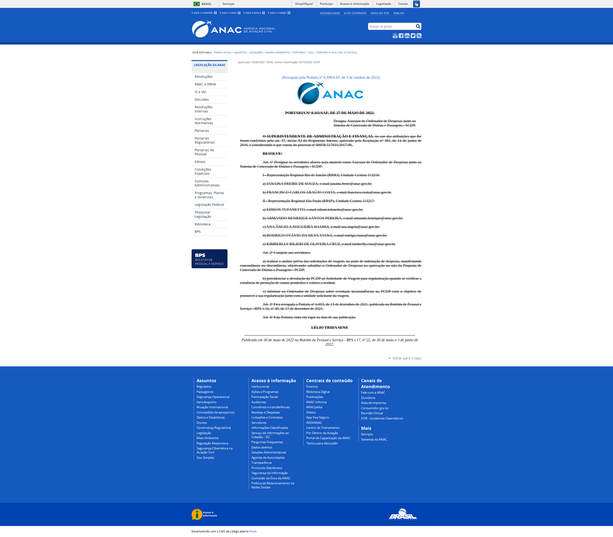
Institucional (260, 387)
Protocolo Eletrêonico (266, 468)
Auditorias (258, 402)
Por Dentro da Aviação (322, 433)
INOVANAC (314, 423)
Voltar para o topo (407, 358)
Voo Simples (205, 458)
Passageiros (205, 392)
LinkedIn (407, 35)
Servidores (259, 423)
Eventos (312, 387)
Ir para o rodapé (278, 12)
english (398, 13)
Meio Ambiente (207, 438)
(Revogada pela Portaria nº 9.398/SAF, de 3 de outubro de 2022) (330, 77)
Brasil (207, 4)
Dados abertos (261, 447)
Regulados (204, 387)
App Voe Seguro (317, 417)
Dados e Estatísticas (211, 417)
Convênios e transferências (270, 407)
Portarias (299, 52)
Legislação (256, 52)
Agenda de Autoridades (268, 458)
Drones (202, 423)
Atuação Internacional (212, 407)
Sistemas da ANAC (374, 439)
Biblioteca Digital (318, 392)
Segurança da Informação (269, 473)
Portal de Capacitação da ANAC (328, 438)
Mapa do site (380, 13)
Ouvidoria (368, 398)
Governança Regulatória (214, 428)
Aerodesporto (206, 402)
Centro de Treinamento (323, 428)
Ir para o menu (230, 12)
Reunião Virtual (372, 413)
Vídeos (311, 412)
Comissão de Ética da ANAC (270, 478)
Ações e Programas (264, 392)
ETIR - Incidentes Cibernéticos (382, 418)
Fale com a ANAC (373, 393)
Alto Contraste (355, 13)
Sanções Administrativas (268, 452)
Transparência (261, 463)
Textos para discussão (322, 443)
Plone (253, 531)
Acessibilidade (330, 13)
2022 (311, 52)
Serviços (228, 4)
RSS (419, 35)
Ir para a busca (253, 12)
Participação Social (264, 397)
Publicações (314, 397)
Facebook (401, 35)
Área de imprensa (373, 403)
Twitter (413, 35)
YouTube (395, 35)
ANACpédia (314, 407)
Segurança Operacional (213, 397)
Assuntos (240, 52)
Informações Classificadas (269, 428)
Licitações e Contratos (267, 417)
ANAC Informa (316, 402)
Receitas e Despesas (265, 412)
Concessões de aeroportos (215, 412)
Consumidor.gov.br (375, 408)
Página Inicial (222, 52)
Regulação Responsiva (212, 443)
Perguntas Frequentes (267, 442)
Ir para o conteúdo (204, 12)
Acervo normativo (278, 52)
